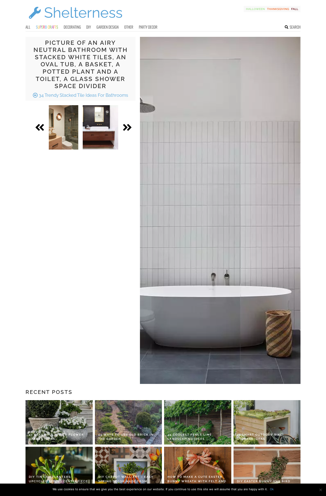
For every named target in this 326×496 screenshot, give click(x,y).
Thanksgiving (278, 9)
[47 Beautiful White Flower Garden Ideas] (59, 422)
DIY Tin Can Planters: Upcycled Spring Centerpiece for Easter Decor (58, 481)
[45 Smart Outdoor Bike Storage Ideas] (267, 422)
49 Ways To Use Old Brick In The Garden (126, 437)
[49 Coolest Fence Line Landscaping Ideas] (197, 422)
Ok (272, 489)
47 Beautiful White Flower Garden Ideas (56, 437)
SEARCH (295, 27)
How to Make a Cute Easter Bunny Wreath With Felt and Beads (196, 481)
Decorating (72, 27)
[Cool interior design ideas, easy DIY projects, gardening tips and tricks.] (75, 21)
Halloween (255, 9)
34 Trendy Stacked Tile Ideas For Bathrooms (83, 95)
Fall (294, 9)
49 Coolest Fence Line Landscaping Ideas (189, 437)
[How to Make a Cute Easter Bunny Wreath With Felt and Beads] (197, 469)
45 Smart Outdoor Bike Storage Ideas (260, 437)
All (28, 27)
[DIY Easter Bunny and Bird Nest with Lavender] (267, 469)
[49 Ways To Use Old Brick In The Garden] (128, 422)
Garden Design (107, 27)
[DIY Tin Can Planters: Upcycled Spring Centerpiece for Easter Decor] (59, 469)
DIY (88, 27)
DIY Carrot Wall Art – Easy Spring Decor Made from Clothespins (125, 481)
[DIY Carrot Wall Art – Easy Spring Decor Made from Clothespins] (128, 469)
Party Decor (148, 27)
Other (128, 27)
